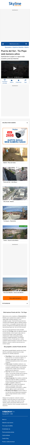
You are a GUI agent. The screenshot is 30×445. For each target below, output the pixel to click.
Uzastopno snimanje (4, 82)
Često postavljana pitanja (8, 432)
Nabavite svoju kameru (7, 422)
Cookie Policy (5, 438)
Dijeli (25, 82)
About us (4, 419)
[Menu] (26, 44)
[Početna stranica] (3, 44)
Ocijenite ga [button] (18, 82)
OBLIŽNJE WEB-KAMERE (9, 122)
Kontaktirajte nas (6, 429)
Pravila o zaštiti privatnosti (8, 441)
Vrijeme (11, 82)
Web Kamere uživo (14, 44)
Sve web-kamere (14, 298)
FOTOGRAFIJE (6, 303)
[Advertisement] (15, 26)
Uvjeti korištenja (6, 435)
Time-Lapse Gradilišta (7, 425)
